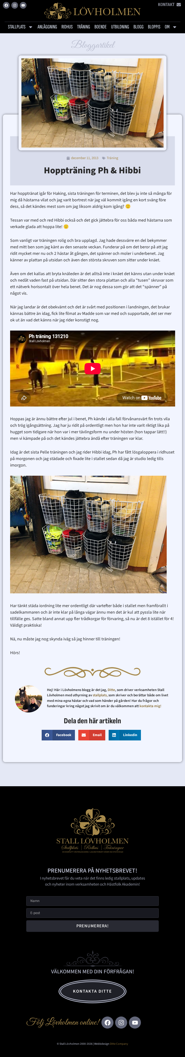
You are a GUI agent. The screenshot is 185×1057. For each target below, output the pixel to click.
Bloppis (154, 27)
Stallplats (17, 27)
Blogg (138, 27)
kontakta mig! (150, 706)
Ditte (111, 689)
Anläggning (47, 27)
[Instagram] (14, 5)
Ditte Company (119, 1044)
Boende (100, 27)
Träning (83, 27)
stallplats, (100, 695)
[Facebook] (6, 5)
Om (167, 27)
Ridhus (67, 27)
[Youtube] (23, 5)
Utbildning (120, 27)
